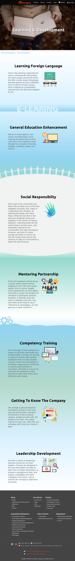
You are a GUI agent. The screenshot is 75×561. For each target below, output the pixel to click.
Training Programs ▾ (23, 53)
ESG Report (15, 535)
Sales (36, 502)
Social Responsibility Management (22, 518)
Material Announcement (45, 518)
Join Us (59, 520)
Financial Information (53, 500)
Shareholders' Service (53, 502)
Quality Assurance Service (42, 551)
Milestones (15, 504)
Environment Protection (19, 527)
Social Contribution (17, 529)
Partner (14, 508)
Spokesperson (30, 554)
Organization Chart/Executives (21, 502)
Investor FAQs (51, 506)
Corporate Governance (53, 504)
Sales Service (30, 551)
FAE (36, 504)
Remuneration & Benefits (64, 516)
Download (37, 506)
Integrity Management (18, 520)
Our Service (38, 500)
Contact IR (50, 508)
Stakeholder (15, 533)
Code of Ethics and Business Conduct (23, 531)
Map (13, 506)
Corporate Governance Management (22, 522)
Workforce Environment (19, 525)
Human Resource (40, 554)
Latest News (42, 516)
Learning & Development (64, 518)
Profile (14, 500)
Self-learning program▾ (8, 53)
